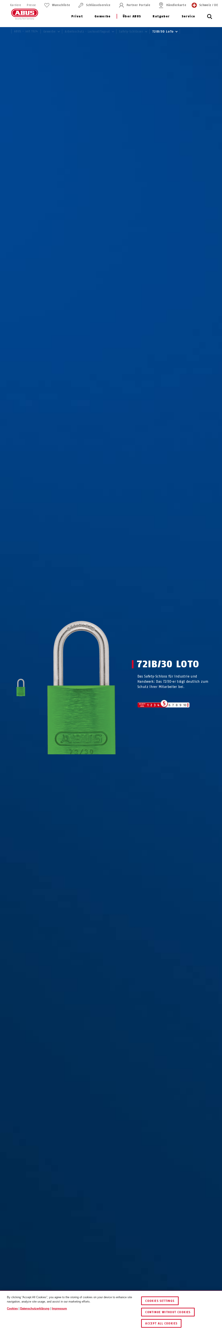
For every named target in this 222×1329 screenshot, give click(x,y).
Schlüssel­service (98, 5)
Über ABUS (132, 16)
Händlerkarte (176, 5)
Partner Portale (138, 5)
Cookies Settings (159, 1301)
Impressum (59, 1308)
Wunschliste (61, 5)
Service (188, 16)
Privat (77, 16)
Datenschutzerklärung (34, 1308)
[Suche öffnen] (209, 18)
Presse (31, 5)
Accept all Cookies (161, 1323)
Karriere (15, 5)
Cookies (12, 1308)
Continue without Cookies (168, 1312)
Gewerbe (103, 16)
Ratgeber (161, 16)
